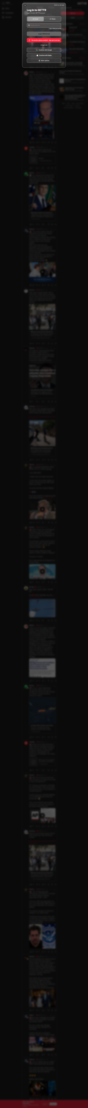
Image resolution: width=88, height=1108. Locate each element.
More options (45, 60)
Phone (53, 19)
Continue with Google (45, 50)
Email (36, 19)
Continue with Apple (45, 55)
